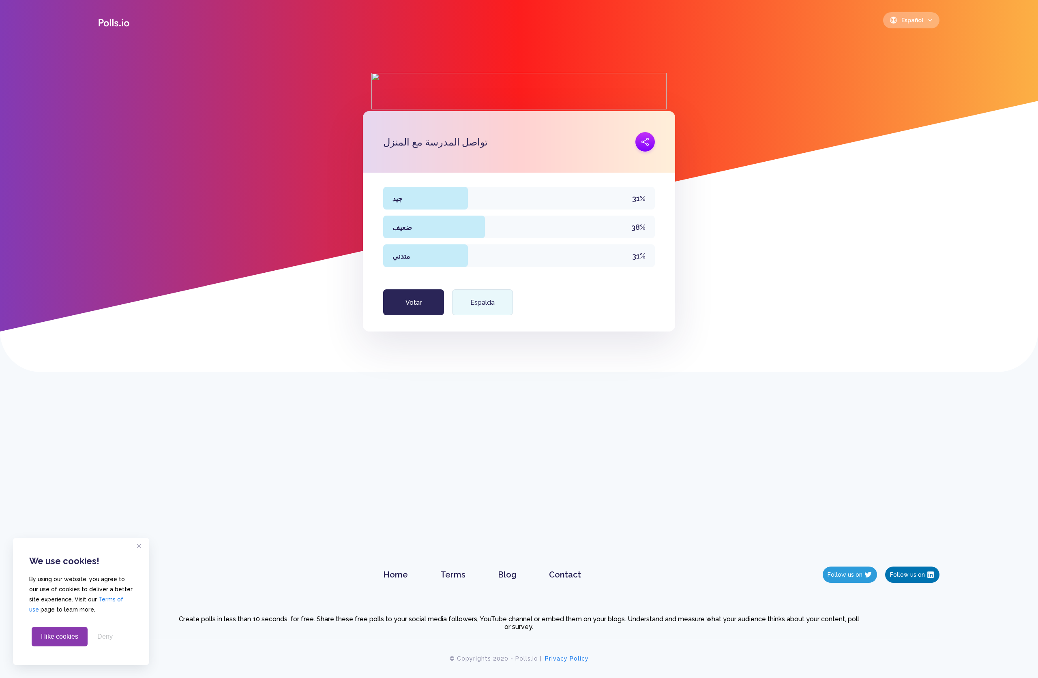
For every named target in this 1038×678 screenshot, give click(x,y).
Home (395, 575)
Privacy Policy (567, 658)
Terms (452, 575)
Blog (507, 575)
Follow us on (845, 574)
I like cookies (59, 636)
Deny (105, 636)
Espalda (482, 302)
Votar (413, 302)
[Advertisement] (519, 477)
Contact (565, 575)
